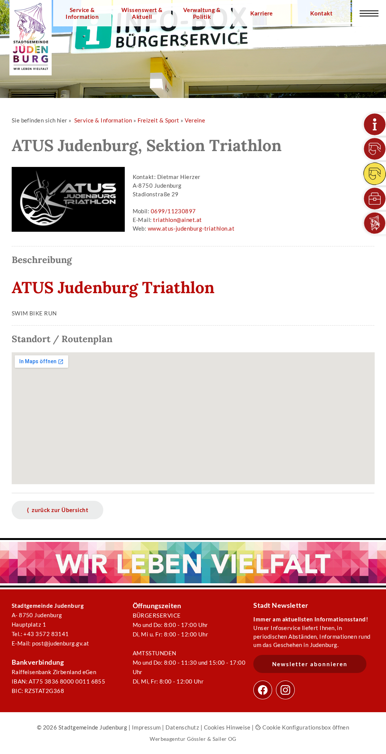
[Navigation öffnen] (369, 13)
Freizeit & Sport (158, 120)
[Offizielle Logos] (374, 223)
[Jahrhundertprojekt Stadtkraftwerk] (374, 173)
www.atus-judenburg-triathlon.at (191, 228)
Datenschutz (182, 727)
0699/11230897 (173, 211)
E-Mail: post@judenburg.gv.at (50, 643)
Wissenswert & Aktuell (142, 13)
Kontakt (321, 13)
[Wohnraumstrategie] (374, 124)
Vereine (195, 120)
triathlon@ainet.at (177, 219)
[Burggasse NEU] (374, 149)
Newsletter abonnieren (310, 664)
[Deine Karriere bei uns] (374, 198)
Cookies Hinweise (227, 727)
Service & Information (82, 13)
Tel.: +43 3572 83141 (40, 633)
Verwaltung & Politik (202, 13)
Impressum (146, 727)
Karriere (261, 13)
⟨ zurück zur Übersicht (58, 509)
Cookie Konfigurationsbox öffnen (305, 727)
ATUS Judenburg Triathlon (113, 287)
